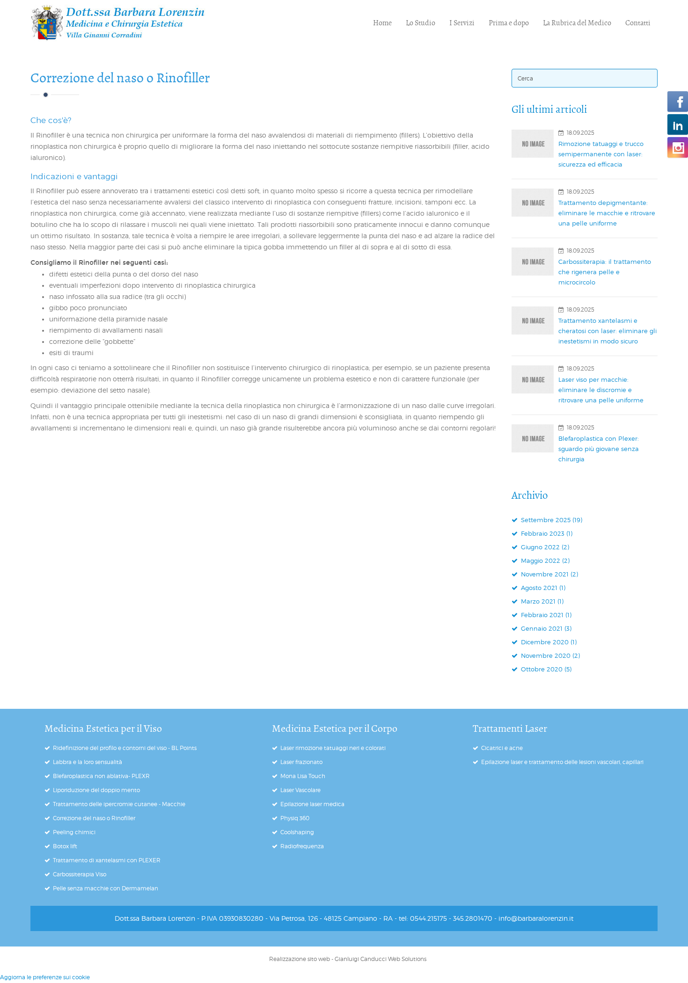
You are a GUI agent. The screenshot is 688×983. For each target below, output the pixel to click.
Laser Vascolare (300, 790)
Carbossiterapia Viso (79, 874)
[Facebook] (677, 101)
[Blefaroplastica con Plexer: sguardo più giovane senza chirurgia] (533, 438)
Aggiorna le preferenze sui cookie (45, 977)
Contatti (638, 23)
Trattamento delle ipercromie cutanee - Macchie (119, 804)
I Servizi (462, 23)
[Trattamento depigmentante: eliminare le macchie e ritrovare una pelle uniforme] (533, 203)
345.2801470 (472, 918)
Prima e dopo (509, 23)
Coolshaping (297, 832)
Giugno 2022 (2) (544, 547)
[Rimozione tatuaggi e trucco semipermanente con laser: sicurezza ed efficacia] (533, 144)
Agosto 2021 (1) (542, 587)
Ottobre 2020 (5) (545, 669)
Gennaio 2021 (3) (545, 628)
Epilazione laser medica (312, 804)
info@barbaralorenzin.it (535, 918)
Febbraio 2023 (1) (545, 533)
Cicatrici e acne (502, 747)
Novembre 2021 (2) (548, 574)
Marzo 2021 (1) (541, 601)
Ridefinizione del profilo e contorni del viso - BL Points (125, 747)
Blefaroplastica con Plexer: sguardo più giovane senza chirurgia (598, 449)
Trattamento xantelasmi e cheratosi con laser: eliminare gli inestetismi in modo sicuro (607, 331)
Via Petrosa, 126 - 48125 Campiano (323, 918)
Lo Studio (420, 23)
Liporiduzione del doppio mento (96, 790)
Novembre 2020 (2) (549, 655)
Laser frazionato (301, 761)
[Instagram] (677, 147)
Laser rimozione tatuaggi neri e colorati (333, 747)
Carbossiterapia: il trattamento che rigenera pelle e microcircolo (604, 272)
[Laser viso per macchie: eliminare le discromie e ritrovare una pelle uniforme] (533, 379)
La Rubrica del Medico (577, 23)
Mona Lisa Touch (302, 775)
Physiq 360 (294, 818)
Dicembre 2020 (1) (548, 642)
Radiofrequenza (302, 846)
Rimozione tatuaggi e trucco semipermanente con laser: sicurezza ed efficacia (601, 154)
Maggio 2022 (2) (544, 560)
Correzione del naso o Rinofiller (120, 78)
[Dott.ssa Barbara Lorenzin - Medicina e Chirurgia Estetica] (117, 23)
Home (382, 23)
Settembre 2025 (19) (550, 520)
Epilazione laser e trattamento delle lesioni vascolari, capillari (562, 761)
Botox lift (65, 846)
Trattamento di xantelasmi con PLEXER (107, 860)
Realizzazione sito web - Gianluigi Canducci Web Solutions (347, 958)
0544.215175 (428, 918)
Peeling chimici (74, 832)
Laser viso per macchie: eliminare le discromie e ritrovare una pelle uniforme (601, 390)
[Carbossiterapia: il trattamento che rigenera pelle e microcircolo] (533, 262)
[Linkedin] (677, 124)
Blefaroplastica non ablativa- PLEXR (101, 775)
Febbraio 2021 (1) (545, 615)
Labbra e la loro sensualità (87, 761)
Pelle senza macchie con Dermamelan (105, 888)
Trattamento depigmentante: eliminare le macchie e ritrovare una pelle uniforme (606, 213)
